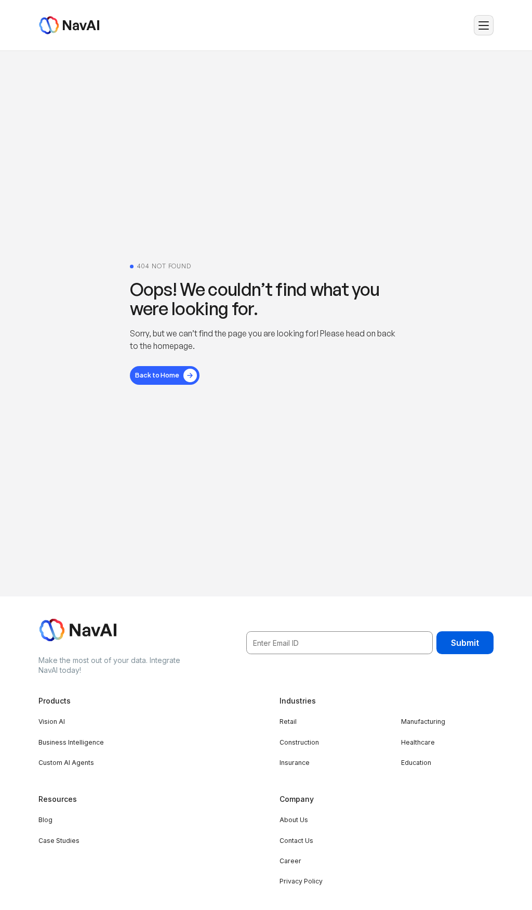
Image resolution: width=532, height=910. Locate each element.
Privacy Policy (301, 881)
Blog (45, 820)
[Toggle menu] (484, 25)
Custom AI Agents (66, 762)
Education (416, 762)
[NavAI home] (68, 25)
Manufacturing (423, 721)
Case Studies (58, 840)
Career (290, 861)
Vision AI (51, 721)
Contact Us (296, 840)
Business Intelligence (71, 742)
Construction (299, 742)
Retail (288, 721)
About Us (294, 820)
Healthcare (418, 742)
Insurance (295, 762)
